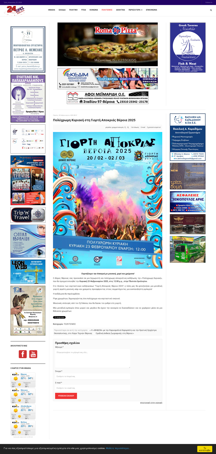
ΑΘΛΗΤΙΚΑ (120, 10)
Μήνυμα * (59, 347)
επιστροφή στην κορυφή (151, 402)
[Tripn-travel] (27, 215)
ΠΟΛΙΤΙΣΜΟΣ (107, 10)
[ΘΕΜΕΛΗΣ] (27, 49)
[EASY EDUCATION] (188, 176)
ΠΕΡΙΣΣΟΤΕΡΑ (134, 10)
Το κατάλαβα (204, 449)
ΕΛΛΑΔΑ (62, 10)
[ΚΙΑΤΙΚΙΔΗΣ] (188, 249)
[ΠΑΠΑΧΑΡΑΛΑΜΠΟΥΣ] (27, 99)
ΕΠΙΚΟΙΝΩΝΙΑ (151, 10)
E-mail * (58, 383)
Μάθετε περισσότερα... (118, 448)
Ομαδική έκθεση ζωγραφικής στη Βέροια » (115, 333)
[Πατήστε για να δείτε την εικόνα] (107, 200)
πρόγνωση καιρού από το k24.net (23, 437)
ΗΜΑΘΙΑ (51, 10)
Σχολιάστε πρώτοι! (154, 127)
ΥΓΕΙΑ (83, 10)
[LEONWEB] (27, 272)
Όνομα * (58, 371)
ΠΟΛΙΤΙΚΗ (73, 10)
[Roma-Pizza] (107, 44)
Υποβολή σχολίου (66, 396)
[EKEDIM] (107, 78)
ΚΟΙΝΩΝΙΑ (94, 10)
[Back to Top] (209, 443)
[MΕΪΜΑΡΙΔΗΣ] (107, 97)
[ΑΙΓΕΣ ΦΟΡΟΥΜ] (27, 139)
